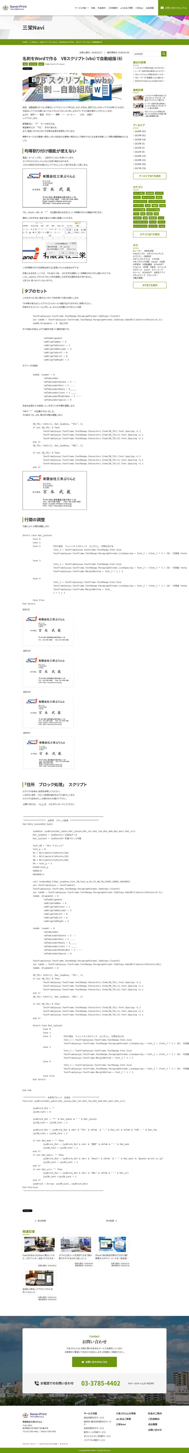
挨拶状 (159, 197)
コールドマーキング (140, 222)
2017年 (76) (140, 168)
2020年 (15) (140, 155)
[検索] (163, 54)
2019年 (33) (140, 159)
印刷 (156, 214)
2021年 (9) (140, 151)
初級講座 (148, 264)
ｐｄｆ (147, 269)
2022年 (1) (140, 147)
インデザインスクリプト (156, 201)
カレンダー (153, 226)
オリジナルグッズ (148, 197)
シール (161, 218)
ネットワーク (139, 275)
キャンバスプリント (140, 226)
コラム (136, 214)
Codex (162, 226)
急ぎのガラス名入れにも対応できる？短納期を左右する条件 (150, 81)
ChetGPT (159, 264)
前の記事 (42, 1220)
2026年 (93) (140, 131)
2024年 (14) (140, 139)
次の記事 (110, 1220)
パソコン (137, 197)
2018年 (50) (140, 164)
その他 (162, 206)
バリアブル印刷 (139, 210)
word (41, 64)
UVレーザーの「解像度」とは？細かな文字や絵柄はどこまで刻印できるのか (150, 78)
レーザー (138, 250)
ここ (42, 804)
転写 (154, 267)
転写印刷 (153, 218)
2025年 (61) (140, 135)
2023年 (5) (140, 143)
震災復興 (138, 277)
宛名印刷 (150, 193)
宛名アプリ (160, 272)
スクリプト (33, 64)
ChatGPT (137, 218)
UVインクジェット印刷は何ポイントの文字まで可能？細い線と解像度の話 (150, 74)
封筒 (145, 218)
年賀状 (155, 206)
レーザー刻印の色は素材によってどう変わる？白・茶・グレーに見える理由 (150, 71)
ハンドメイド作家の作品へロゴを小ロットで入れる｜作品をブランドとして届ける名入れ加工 (150, 68)
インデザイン (138, 206)
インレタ (153, 222)
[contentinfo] (94, 1429)
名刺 (25, 64)
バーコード (158, 269)
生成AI (149, 214)
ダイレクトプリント (140, 201)
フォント (137, 267)
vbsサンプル (55, 64)
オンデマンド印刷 (153, 210)
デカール (161, 222)
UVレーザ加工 (139, 193)
